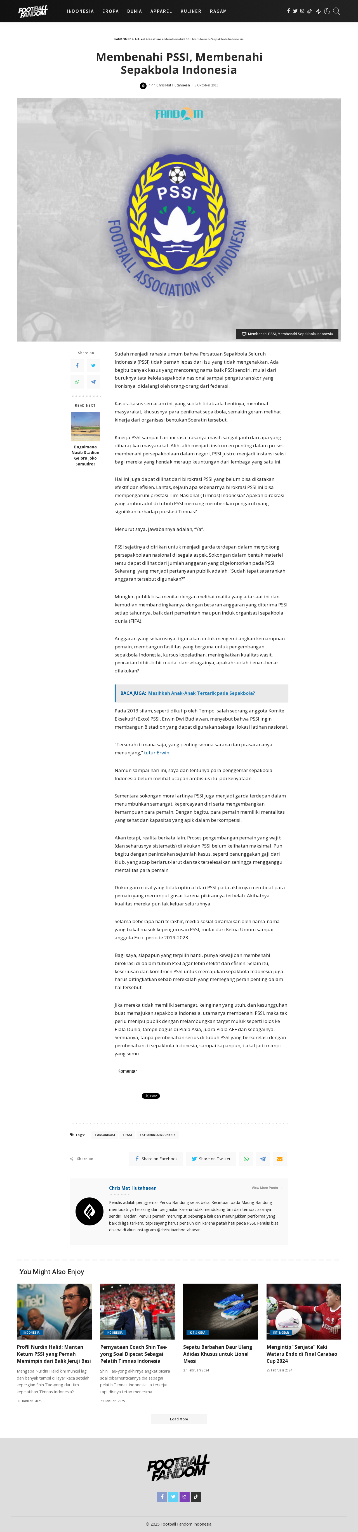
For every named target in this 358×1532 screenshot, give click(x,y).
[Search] (336, 11)
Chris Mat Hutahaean (173, 85)
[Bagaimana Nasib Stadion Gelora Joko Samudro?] (85, 426)
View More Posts (265, 1188)
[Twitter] (295, 11)
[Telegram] (93, 382)
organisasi (106, 1135)
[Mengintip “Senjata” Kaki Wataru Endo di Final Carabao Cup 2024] (304, 1312)
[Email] (280, 1159)
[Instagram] (302, 11)
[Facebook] (288, 11)
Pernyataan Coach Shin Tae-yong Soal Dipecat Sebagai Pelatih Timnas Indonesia (134, 1354)
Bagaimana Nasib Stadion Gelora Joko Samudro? (85, 455)
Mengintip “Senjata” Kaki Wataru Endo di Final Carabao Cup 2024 (302, 1354)
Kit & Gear (198, 1333)
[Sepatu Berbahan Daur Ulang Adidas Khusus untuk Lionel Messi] (220, 1312)
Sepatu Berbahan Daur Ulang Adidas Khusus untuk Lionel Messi (217, 1354)
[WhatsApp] (77, 382)
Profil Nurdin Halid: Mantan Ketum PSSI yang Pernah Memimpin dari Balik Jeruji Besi (54, 1354)
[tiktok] (309, 11)
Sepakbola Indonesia (158, 1135)
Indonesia (31, 1333)
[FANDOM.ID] (38, 11)
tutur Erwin (156, 752)
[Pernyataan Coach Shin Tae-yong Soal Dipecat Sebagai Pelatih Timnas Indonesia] (137, 1312)
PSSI (128, 1135)
